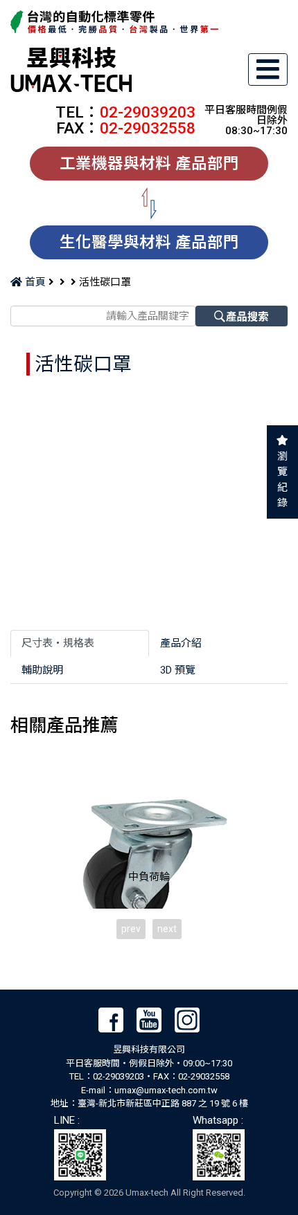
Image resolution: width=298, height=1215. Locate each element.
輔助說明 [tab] (42, 670)
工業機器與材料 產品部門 (149, 163)
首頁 (34, 282)
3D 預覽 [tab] (177, 670)
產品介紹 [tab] (181, 643)
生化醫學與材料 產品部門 (149, 242)
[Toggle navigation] (268, 69)
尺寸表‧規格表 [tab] (57, 643)
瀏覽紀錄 (282, 480)
